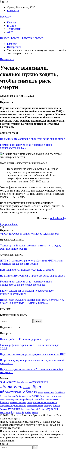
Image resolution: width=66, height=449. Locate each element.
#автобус (21, 382)
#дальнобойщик (16, 396)
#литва (44, 399)
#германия (49, 392)
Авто (10, 31)
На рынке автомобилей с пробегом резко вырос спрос (32, 138)
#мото (29, 402)
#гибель (60, 392)
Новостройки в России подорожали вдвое (25, 339)
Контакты (13, 10)
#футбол (26, 412)
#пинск (56, 405)
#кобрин (13, 399)
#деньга (27, 396)
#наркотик (4, 406)
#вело (40, 393)
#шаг (15, 224)
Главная (12, 22)
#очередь (48, 406)
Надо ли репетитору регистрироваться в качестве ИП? (32, 354)
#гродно (3, 396)
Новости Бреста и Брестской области (22, 37)
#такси (18, 412)
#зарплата (57, 396)
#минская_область (18, 402)
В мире (11, 25)
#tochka (4, 382)
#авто (12, 382)
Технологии (14, 28)
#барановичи (40, 381)
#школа (35, 412)
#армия (29, 382)
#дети (35, 395)
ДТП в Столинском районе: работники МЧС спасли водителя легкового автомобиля (31, 262)
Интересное (7, 59)
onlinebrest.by (58, 218)
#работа (43, 409)
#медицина (53, 399)
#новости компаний (35, 406)
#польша (14, 409)
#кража (36, 399)
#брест (37, 386)
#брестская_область (18, 392)
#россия (52, 409)
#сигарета (5, 412)
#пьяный (34, 409)
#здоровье (6, 224)
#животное (45, 396)
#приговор (25, 409)
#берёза (26, 387)
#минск (4, 402)
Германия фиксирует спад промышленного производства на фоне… (26, 146)
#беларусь (11, 386)
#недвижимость (17, 405)
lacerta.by (5, 16)
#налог (53, 402)
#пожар (4, 409)
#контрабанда (24, 399)
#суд (13, 412)
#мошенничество (41, 402)
